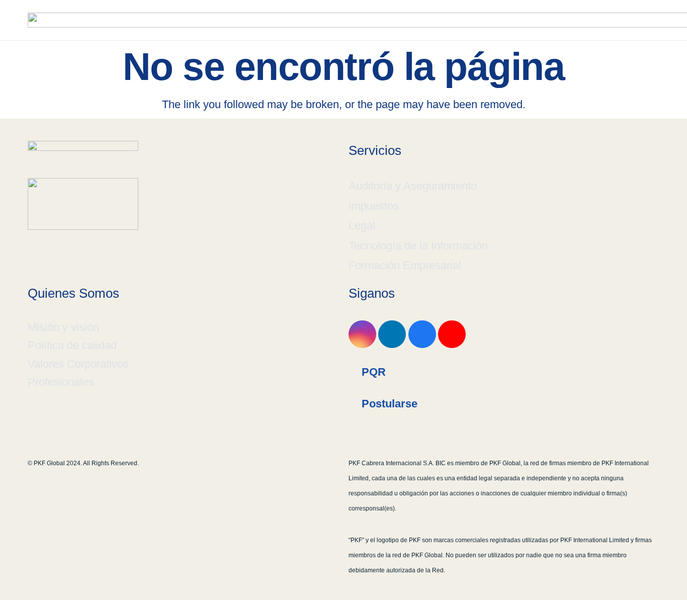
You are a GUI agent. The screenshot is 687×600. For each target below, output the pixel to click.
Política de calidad (72, 345)
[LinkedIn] (392, 334)
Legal (362, 225)
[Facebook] (422, 334)
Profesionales (61, 382)
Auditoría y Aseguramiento (413, 186)
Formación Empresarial (405, 265)
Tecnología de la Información (418, 245)
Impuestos (374, 206)
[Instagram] (362, 334)
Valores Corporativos (78, 364)
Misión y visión (63, 327)
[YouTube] (452, 334)
